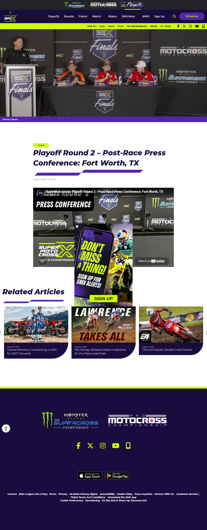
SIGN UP (103, 298)
